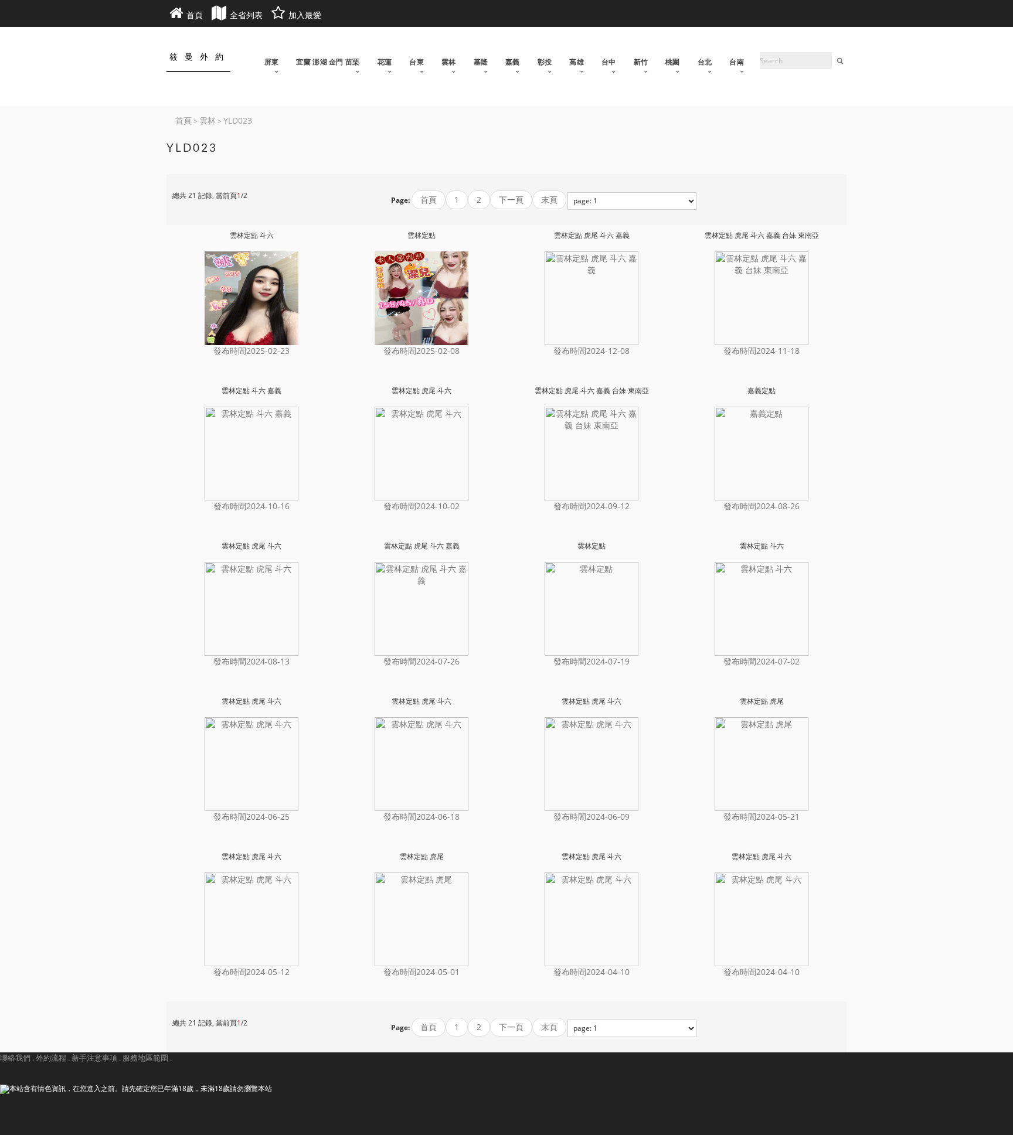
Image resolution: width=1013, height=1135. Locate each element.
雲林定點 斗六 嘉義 (251, 390)
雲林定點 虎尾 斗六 (421, 390)
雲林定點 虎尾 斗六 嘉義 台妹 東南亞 (762, 235)
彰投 (545, 62)
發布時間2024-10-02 (421, 506)
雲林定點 (421, 235)
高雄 (576, 62)
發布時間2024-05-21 (761, 816)
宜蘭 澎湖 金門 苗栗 (327, 62)
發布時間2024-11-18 (761, 350)
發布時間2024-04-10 (591, 971)
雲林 (448, 62)
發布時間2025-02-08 (421, 350)
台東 (416, 62)
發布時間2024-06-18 (421, 816)
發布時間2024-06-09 (591, 816)
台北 (705, 62)
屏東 (271, 62)
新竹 (641, 62)
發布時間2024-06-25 (251, 816)
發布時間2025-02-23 (251, 350)
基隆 (481, 62)
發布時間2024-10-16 (251, 506)
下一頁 (511, 199)
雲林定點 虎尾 (762, 701)
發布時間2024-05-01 (421, 971)
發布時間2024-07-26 (421, 661)
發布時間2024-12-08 (591, 350)
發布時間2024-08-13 (251, 661)
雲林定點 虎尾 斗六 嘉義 (592, 235)
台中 (608, 62)
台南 (736, 62)
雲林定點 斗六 (252, 235)
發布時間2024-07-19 (591, 661)
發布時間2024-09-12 (591, 506)
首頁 (428, 199)
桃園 (672, 62)
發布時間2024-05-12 (251, 971)
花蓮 (385, 62)
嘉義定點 (761, 390)
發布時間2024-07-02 (761, 661)
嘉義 (512, 62)
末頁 (549, 199)
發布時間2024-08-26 (761, 506)
